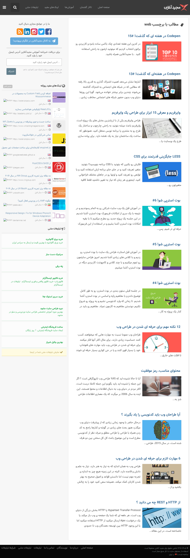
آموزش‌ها (69, 7)
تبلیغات (37, 548)
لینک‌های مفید (51, 7)
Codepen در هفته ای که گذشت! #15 (154, 36)
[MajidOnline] (176, 7)
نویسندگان (62, 548)
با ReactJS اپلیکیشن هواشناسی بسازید (33, 109)
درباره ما (74, 548)
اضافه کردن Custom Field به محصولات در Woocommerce (31, 95)
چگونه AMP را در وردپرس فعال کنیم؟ (34, 201)
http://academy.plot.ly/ (22, 113)
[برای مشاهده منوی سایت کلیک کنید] (4, 7)
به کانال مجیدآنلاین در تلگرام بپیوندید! (32, 41)
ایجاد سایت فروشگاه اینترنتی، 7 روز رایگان (44, 328)
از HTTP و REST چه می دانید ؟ (158, 502)
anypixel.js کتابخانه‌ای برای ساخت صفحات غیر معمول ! (26, 149)
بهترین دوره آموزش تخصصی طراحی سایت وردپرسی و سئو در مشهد (36, 312)
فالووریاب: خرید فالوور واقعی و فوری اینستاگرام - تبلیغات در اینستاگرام (37, 281)
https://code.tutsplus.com (24, 101)
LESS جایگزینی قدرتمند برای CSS (157, 156)
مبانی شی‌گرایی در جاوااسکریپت (36, 135)
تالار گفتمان (86, 7)
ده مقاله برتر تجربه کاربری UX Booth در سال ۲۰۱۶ (28, 189)
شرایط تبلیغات (8, 548)
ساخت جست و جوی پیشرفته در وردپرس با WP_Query (27, 122)
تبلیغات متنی (31, 7)
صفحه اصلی (103, 7)
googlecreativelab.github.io (24, 155)
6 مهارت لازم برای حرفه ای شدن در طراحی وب (148, 458)
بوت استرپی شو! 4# (166, 283)
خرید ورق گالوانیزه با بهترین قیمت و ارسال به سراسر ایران (37, 241)
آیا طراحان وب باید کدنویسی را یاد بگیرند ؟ (150, 414)
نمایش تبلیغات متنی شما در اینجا (45, 352)
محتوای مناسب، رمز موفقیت (160, 371)
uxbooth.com (18, 192)
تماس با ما (49, 548)
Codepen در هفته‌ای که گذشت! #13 (154, 74)
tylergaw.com (18, 167)
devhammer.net (19, 220)
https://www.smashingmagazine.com (28, 126)
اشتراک (11, 71)
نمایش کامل (8, 86)
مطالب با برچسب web (161, 24)
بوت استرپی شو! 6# (166, 200)
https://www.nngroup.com (24, 180)
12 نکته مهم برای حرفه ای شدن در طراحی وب (148, 327)
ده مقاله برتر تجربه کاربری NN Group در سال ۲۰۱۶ (28, 176)
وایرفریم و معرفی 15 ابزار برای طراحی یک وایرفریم (146, 113)
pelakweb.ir (17, 205)
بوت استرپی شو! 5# (166, 244)
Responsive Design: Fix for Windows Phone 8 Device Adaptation (28, 214)
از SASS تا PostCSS (41, 163)
